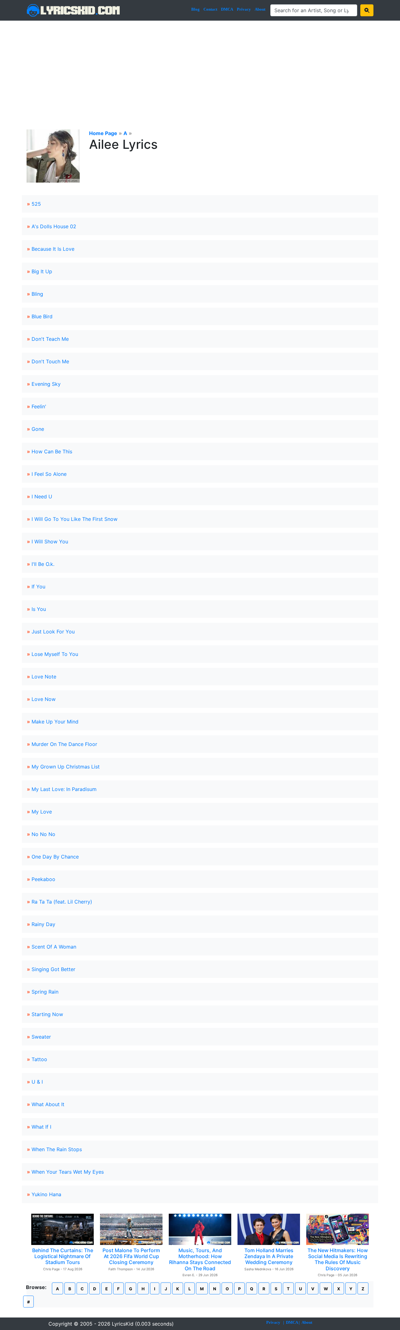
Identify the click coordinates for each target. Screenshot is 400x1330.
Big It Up (42, 271)
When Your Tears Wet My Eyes (68, 1172)
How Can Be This (52, 451)
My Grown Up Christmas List (66, 766)
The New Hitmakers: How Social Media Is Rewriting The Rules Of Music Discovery (338, 1259)
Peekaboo (43, 879)
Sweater (41, 1037)
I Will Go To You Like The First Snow (75, 519)
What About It (48, 1104)
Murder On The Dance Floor (64, 744)
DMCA (227, 9)
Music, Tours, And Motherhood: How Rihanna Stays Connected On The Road (200, 1259)
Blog (195, 9)
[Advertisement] (200, 67)
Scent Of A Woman (54, 947)
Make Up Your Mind (55, 721)
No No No (43, 834)
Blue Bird (42, 316)
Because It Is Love (53, 249)
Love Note (44, 676)
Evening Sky (46, 384)
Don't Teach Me (50, 339)
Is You (39, 609)
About (260, 9)
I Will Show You (50, 541)
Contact (210, 9)
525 (36, 204)
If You (38, 586)
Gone (38, 429)
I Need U (42, 496)
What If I (41, 1127)
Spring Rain (45, 992)
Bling (37, 294)
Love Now (44, 699)
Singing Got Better (53, 969)
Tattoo (39, 1059)
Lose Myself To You (55, 654)
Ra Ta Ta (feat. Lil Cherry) (62, 902)
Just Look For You (53, 631)
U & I (37, 1082)
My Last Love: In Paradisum (64, 789)
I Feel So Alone (49, 474)
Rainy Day (43, 924)
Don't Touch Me (50, 361)
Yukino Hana (46, 1194)
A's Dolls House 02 (54, 226)
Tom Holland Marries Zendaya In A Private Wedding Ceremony (268, 1256)
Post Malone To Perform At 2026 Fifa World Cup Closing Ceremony (131, 1256)
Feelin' (39, 406)
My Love (42, 812)
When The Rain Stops (57, 1149)
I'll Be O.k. (43, 564)
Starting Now (47, 1014)
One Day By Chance (55, 857)
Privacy (244, 9)
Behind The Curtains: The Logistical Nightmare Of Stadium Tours (62, 1256)
